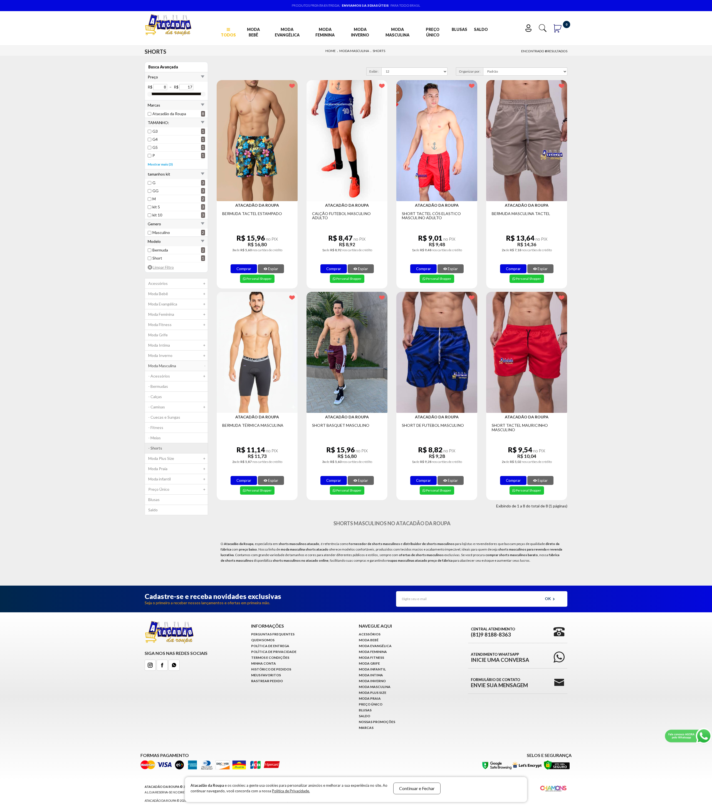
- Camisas (177, 406)
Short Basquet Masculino (340, 425)
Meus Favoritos (266, 675)
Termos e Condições (270, 657)
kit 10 (157, 215)
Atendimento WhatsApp (500, 657)
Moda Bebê (253, 32)
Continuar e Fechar (417, 788)
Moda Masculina (397, 32)
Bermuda (160, 250)
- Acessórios (177, 376)
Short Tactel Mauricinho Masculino (520, 427)
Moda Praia (177, 468)
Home (330, 51)
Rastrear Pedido (267, 681)
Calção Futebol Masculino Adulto (341, 215)
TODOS (228, 35)
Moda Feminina (325, 32)
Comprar (243, 269)
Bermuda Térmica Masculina (252, 425)
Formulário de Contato (499, 682)
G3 (155, 131)
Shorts (379, 51)
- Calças (155, 396)
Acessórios (177, 283)
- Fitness (155, 427)
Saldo (481, 29)
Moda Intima (177, 345)
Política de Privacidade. (291, 791)
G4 (155, 139)
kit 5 (156, 206)
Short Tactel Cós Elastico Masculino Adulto (431, 215)
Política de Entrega (270, 646)
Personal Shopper (259, 278)
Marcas (366, 728)
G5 (155, 147)
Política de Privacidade (273, 652)
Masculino (161, 232)
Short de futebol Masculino (433, 425)
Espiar (272, 269)
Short (157, 258)
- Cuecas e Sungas (164, 417)
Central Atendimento (493, 632)
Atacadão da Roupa (169, 113)
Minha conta (263, 663)
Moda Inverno (360, 32)
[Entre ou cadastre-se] (529, 27)
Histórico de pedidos (271, 669)
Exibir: (374, 71)
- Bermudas (158, 386)
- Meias (154, 437)
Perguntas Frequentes (273, 634)
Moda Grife (158, 334)
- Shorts (155, 448)
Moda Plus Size (177, 458)
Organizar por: (469, 71)
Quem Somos (263, 640)
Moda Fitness (177, 324)
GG (155, 190)
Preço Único (432, 32)
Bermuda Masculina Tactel (521, 213)
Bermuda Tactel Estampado (252, 213)
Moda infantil (177, 479)
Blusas (459, 29)
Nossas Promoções (377, 722)
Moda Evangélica (287, 32)
